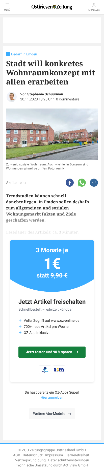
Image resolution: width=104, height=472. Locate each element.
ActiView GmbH (75, 465)
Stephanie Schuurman (45, 94)
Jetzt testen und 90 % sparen (49, 352)
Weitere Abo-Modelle (49, 413)
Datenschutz (33, 455)
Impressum (54, 455)
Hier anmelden (52, 397)
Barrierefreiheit (77, 455)
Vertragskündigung (30, 460)
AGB (16, 455)
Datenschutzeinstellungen (68, 460)
